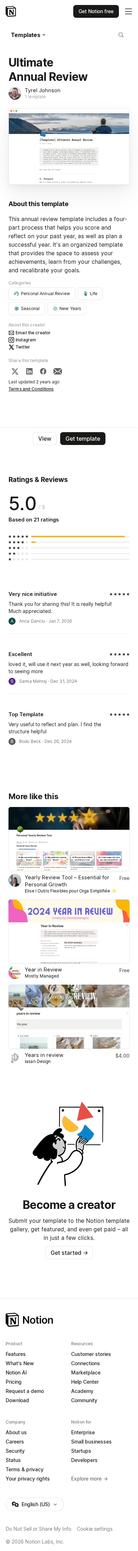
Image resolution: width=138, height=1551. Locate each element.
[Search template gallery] (121, 35)
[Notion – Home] (11, 11)
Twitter (23, 347)
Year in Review (43, 969)
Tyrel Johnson (43, 90)
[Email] (57, 371)
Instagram (26, 339)
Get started (69, 1252)
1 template (35, 96)
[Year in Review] (69, 932)
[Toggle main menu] (128, 11)
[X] (14, 371)
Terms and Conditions (31, 389)
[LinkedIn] (29, 371)
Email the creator (33, 332)
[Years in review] (69, 1017)
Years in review (44, 1055)
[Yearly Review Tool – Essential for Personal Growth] (69, 839)
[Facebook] (43, 371)
